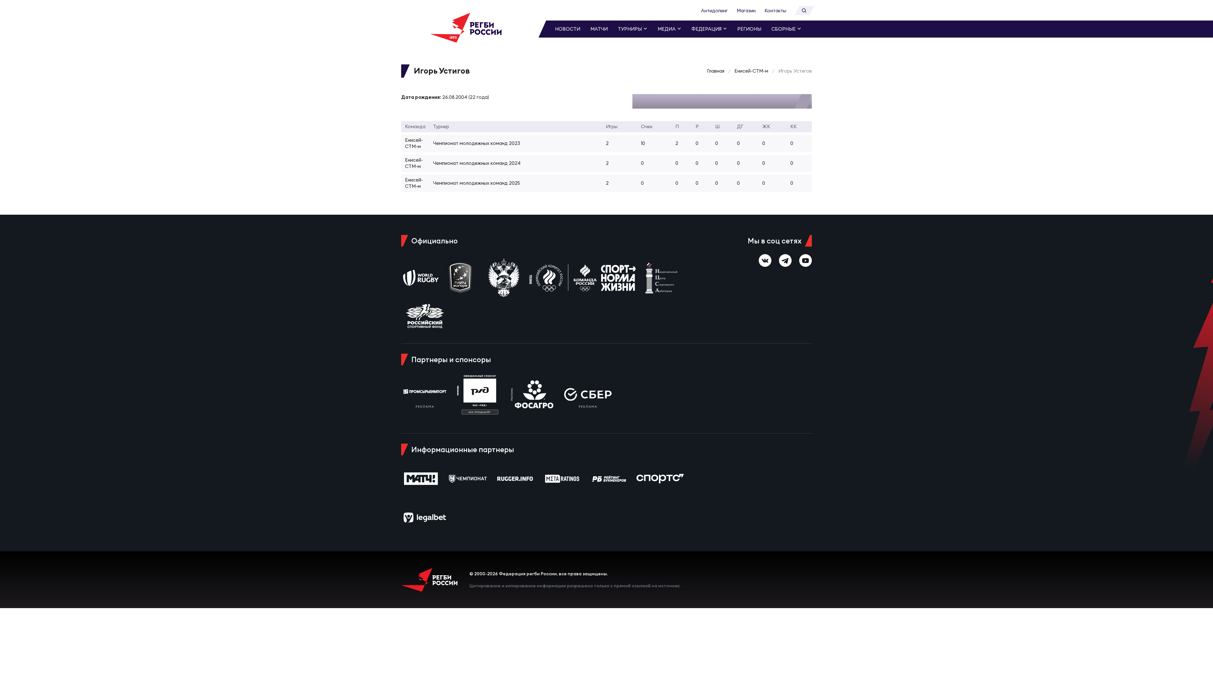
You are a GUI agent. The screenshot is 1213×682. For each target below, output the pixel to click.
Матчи (599, 29)
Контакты (775, 11)
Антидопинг (714, 11)
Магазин (746, 11)
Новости (567, 29)
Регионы (749, 29)
